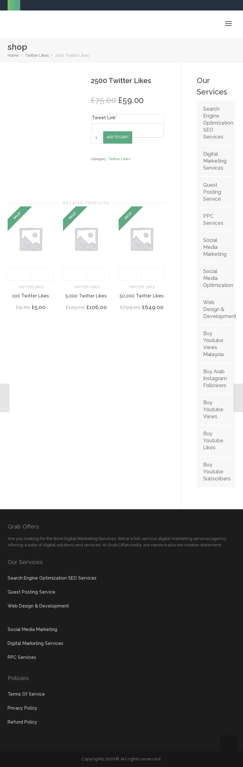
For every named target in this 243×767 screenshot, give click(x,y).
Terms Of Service (26, 694)
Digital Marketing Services (215, 161)
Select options (19, 274)
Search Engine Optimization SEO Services (216, 123)
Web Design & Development (216, 309)
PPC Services (213, 219)
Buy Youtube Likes (213, 441)
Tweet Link (104, 117)
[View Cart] (212, 23)
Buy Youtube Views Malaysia (213, 343)
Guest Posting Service (212, 192)
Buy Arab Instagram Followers (215, 378)
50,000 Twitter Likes (142, 295)
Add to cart (118, 137)
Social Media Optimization (216, 278)
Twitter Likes (37, 55)
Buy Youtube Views (213, 409)
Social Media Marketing (215, 247)
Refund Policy (22, 722)
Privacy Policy (22, 708)
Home (13, 55)
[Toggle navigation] (228, 23)
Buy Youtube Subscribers (216, 472)
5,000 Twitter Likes (86, 295)
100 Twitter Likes (30, 295)
